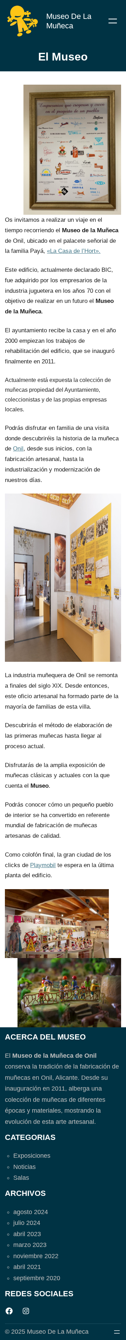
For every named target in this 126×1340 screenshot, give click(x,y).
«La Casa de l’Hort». (73, 251)
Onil (18, 448)
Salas (21, 1177)
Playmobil (43, 865)
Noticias (24, 1166)
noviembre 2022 (35, 1256)
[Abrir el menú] (112, 21)
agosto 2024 (30, 1211)
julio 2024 (26, 1222)
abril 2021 (27, 1266)
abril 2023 (27, 1234)
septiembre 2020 (36, 1278)
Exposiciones (31, 1155)
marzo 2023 (30, 1244)
